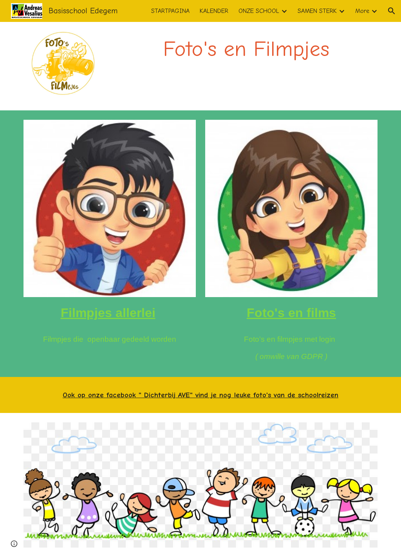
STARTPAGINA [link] (170, 10)
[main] (246, 49)
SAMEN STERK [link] (317, 10)
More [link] (362, 10)
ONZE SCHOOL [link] (258, 10)
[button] (391, 11)
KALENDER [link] (214, 10)
